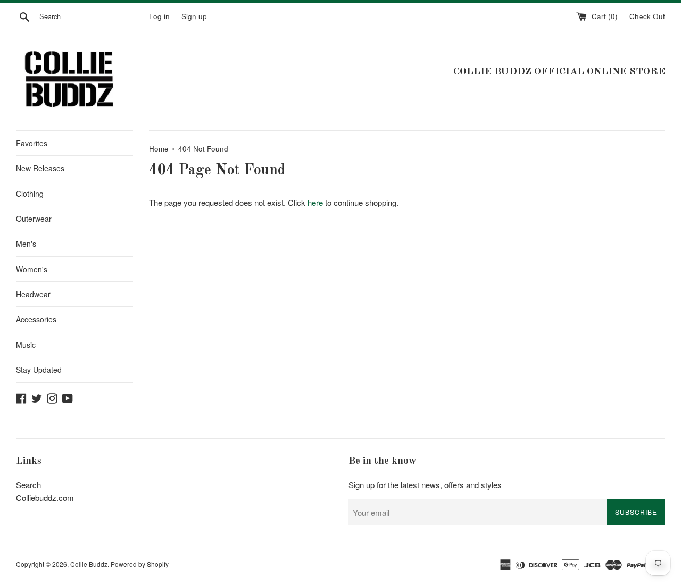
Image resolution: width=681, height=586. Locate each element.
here (315, 202)
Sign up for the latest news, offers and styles (425, 484)
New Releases (40, 168)
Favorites (31, 143)
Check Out (647, 16)
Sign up (194, 16)
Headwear (33, 294)
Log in (159, 16)
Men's (26, 243)
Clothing (30, 193)
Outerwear (34, 218)
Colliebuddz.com (45, 497)
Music (26, 344)
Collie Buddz (88, 563)
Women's (31, 269)
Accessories (36, 319)
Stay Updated (39, 369)
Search (28, 484)
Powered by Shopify (140, 563)
